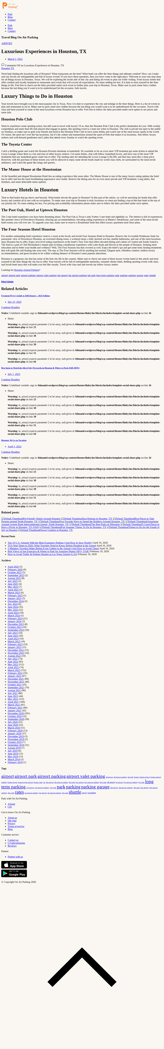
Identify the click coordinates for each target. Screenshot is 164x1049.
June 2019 (13, 753)
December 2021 (16, 678)
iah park (91, 275)
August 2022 (14, 655)
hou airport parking (92, 782)
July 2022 (13, 658)
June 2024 (13, 607)
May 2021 (13, 699)
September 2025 (16, 575)
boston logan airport (25, 782)
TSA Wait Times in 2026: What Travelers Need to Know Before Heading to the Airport (52, 545)
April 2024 (13, 612)
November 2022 (16, 653)
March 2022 (14, 670)
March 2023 (14, 641)
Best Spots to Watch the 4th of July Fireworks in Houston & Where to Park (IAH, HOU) (40, 368)
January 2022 (14, 676)
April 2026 (13, 566)
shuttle (152, 275)
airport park (14, 275)
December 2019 (16, 736)
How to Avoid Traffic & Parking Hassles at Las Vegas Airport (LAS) (42, 554)
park (117, 275)
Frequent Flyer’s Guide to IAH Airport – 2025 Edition (25, 295)
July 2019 (13, 750)
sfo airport (43, 793)
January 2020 (14, 733)
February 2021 (15, 707)
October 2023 (15, 627)
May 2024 (13, 609)
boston (136, 777)
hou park (103, 782)
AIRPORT (6, 43)
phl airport (114, 788)
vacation (91, 792)
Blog (10, 17)
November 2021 (16, 681)
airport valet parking (46, 275)
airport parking (28, 275)
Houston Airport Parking (26, 270)
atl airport (109, 777)
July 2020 (13, 722)
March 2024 (14, 615)
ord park (53, 788)
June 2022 (13, 661)
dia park (72, 782)
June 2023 (13, 635)
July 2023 (13, 632)
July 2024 (13, 604)
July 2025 (13, 581)
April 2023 (13, 638)
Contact (12, 20)
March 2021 (14, 704)
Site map (12, 820)
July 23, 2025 (14, 302)
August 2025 (14, 578)
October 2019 (15, 742)
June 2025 (13, 584)
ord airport (30, 788)
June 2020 (13, 725)
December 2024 (16, 601)
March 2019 (14, 759)
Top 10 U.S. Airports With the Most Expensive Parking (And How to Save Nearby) (50, 542)
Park (10, 14)
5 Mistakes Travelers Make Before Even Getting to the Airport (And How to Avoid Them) (53, 548)
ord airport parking (42, 788)
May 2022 (13, 664)
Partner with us (15, 856)
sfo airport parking (54, 793)
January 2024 (14, 621)
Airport (11, 804)
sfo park (65, 793)
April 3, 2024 (14, 446)
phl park (136, 788)
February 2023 (15, 644)
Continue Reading (10, 307)
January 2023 (14, 647)
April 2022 (13, 667)
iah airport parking (77, 275)
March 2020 (14, 727)
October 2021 (15, 684)
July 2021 (13, 693)
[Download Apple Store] (14, 868)
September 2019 (16, 745)
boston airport (144, 777)
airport (4, 275)
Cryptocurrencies (16, 843)
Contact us (13, 840)
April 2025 (13, 589)
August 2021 (14, 690)
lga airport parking (131, 782)
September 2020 (16, 719)
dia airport (50, 782)
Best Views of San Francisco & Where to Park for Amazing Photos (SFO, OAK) (49, 551)
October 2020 (15, 716)
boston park (38, 782)
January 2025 (14, 598)
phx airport (144, 788)
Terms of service (16, 826)
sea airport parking (31, 793)
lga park (141, 782)
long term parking (105, 275)
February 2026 (15, 569)
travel (84, 793)
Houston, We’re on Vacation (13, 440)
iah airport (62, 275)
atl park (130, 777)
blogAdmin (7, 281)
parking (124, 275)
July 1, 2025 (14, 374)
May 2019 (13, 756)
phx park (11, 793)
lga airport (119, 782)
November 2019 (16, 739)
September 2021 (16, 687)
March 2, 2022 (15, 59)
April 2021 (13, 702)
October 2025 (15, 572)
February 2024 (15, 618)
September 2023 (16, 630)
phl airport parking (126, 788)
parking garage (135, 275)
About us (12, 817)
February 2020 (15, 730)
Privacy (11, 823)
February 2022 (15, 673)
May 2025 (13, 586)
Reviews (12, 845)
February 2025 (15, 595)
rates (146, 275)
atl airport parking (120, 777)
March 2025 (14, 592)
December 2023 (16, 624)
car (44, 782)
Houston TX (7, 68)
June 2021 (13, 696)
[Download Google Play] (14, 876)
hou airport (80, 782)
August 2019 (14, 748)
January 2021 (14, 710)
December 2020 (16, 713)
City (10, 806)
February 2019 (15, 762)
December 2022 (16, 650)
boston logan (12, 782)
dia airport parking (61, 782)
